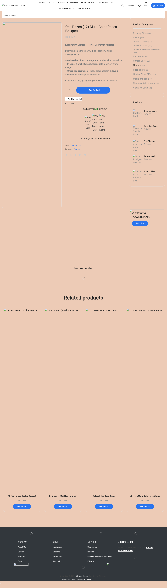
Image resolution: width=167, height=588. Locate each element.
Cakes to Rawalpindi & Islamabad (147, 49)
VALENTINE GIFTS (89, 3)
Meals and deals (141, 78)
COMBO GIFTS (106, 3)
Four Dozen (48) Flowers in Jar (63, 496)
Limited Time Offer (142, 74)
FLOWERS (40, 3)
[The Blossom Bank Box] (137, 146)
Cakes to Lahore (140, 46)
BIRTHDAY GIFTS (66, 8)
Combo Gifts (139, 60)
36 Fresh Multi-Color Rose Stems (145, 496)
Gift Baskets (139, 70)
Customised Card (151, 111)
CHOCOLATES (83, 8)
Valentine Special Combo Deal (151, 126)
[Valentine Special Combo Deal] (137, 131)
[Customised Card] (137, 115)
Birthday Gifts (140, 33)
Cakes (136, 37)
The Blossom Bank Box (151, 141)
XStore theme (82, 576)
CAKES (51, 3)
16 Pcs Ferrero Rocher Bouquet (22, 496)
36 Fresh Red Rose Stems (104, 496)
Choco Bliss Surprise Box (151, 171)
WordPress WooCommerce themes (77, 579)
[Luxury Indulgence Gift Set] (137, 161)
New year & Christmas (68, 3)
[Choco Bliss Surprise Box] (137, 176)
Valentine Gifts (140, 87)
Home (6, 16)
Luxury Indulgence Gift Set (151, 156)
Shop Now (140, 223)
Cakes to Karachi (141, 42)
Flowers (13, 16)
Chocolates (139, 56)
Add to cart (94, 90)
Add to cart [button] (22, 506)
